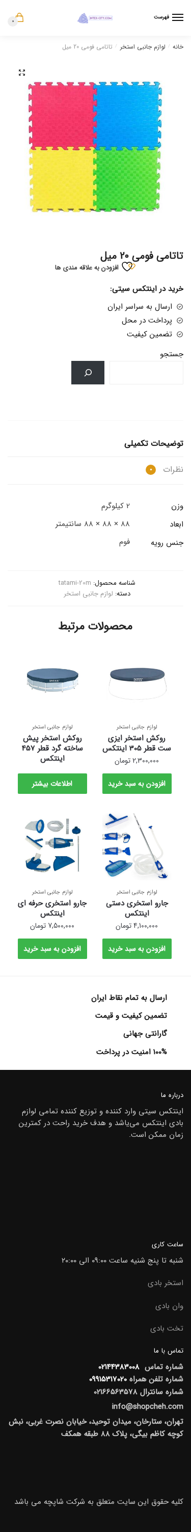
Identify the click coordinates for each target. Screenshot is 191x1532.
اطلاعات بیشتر (52, 783)
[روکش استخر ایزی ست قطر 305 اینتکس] (137, 680)
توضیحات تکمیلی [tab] (153, 443)
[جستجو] (87, 373)
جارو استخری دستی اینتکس (137, 908)
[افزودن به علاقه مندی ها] (115, 658)
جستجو (171, 354)
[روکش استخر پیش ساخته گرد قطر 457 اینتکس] (52, 680)
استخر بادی (165, 1283)
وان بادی (169, 1306)
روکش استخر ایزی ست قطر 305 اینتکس (136, 743)
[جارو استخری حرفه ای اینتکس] (52, 845)
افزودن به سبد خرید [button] (137, 783)
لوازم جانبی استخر (143, 47)
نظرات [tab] (166, 469)
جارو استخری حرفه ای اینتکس (52, 908)
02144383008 (118, 1367)
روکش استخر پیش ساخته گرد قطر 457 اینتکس (52, 748)
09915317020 (108, 1379)
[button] (22, 72)
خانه (178, 47)
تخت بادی (166, 1328)
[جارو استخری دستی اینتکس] (137, 845)
